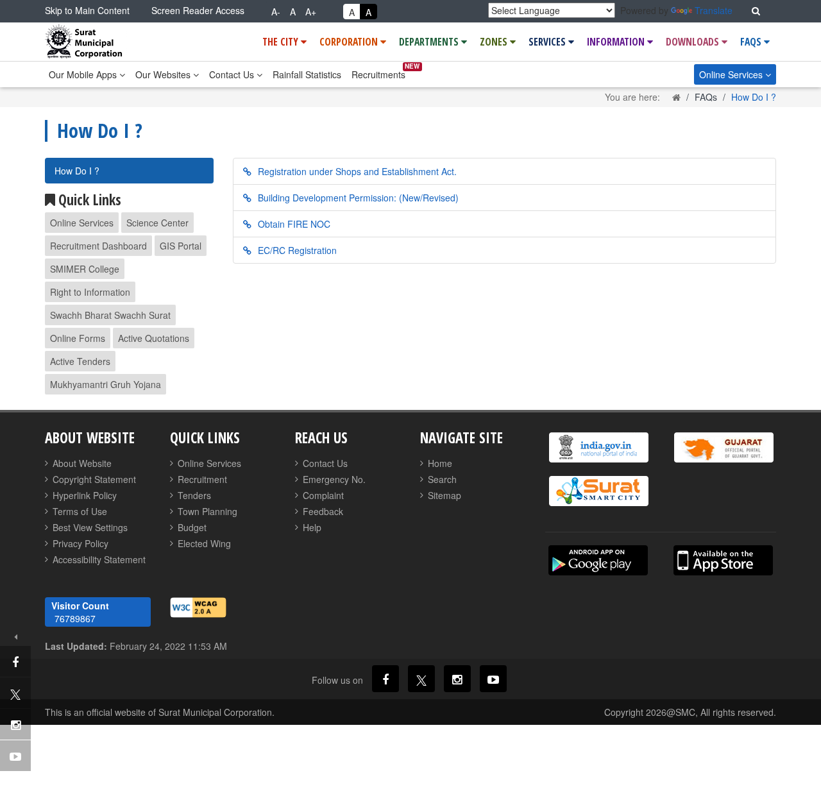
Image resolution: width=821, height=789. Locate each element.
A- (275, 11)
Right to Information (90, 291)
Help (312, 527)
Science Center (157, 222)
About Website (82, 463)
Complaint (323, 495)
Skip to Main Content (87, 10)
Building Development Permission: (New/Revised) (358, 197)
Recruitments (378, 74)
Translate (713, 10)
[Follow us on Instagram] (457, 678)
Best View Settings (90, 527)
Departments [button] (430, 42)
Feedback (323, 511)
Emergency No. (334, 479)
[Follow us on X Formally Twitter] (421, 678)
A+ (310, 11)
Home (440, 463)
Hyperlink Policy (85, 495)
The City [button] (281, 42)
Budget (192, 527)
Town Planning (207, 511)
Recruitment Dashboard (98, 245)
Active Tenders (80, 361)
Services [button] (548, 42)
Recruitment (202, 479)
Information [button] (617, 42)
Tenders (194, 495)
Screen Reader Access (197, 10)
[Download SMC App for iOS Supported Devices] (723, 560)
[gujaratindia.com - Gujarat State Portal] (723, 447)
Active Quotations (153, 338)
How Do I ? (77, 170)
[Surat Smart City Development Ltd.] (598, 491)
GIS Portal (180, 245)
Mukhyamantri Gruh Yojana (105, 384)
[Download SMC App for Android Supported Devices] (598, 560)
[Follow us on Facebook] (385, 678)
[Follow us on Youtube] (493, 678)
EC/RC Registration (297, 250)
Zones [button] (495, 42)
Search (442, 479)
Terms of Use (80, 511)
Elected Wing (204, 543)
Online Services (732, 74)
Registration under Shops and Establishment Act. (357, 171)
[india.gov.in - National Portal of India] (598, 447)
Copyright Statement (94, 479)
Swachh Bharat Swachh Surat (110, 315)
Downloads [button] (694, 42)
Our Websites (164, 74)
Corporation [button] (349, 42)
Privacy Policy (80, 543)
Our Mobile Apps (84, 74)
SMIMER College (84, 268)
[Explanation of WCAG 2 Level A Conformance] (198, 606)
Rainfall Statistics (307, 74)
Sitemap (444, 495)
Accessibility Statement (99, 559)
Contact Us (233, 74)
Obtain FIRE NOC (294, 223)
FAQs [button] (752, 42)
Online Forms (77, 338)
